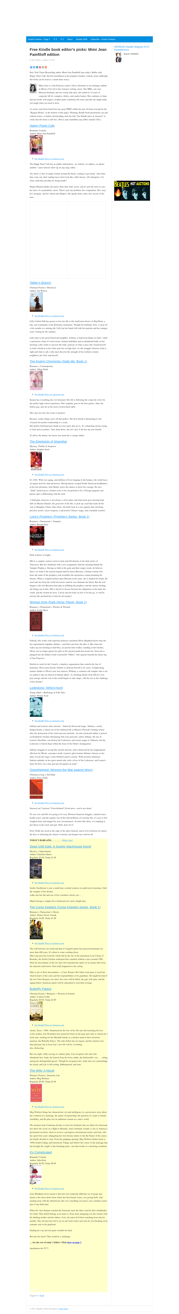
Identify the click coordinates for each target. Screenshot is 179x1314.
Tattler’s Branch (40, 282)
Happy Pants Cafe (42, 125)
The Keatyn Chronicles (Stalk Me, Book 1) (58, 361)
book (42, 1295)
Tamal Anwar (63, 1309)
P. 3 (62, 39)
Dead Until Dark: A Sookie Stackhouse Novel (60, 846)
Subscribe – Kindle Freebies (103, 39)
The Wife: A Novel (42, 1070)
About (69, 39)
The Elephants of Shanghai (48, 441)
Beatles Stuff (81, 39)
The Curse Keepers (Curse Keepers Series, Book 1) (65, 907)
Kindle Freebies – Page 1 (39, 39)
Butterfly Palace (40, 988)
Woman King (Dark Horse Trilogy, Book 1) (58, 602)
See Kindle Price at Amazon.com (49, 158)
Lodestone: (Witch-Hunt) (46, 687)
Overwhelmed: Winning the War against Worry (61, 769)
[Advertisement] (73, 17)
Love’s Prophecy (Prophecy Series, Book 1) (59, 516)
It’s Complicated (41, 1152)
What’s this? (67, 840)
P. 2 (55, 39)
